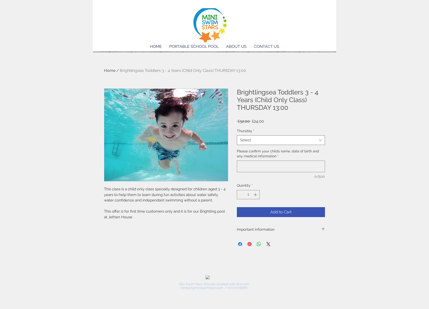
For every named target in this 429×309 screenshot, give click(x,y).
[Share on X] (268, 244)
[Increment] (256, 194)
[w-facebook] (208, 277)
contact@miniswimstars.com (202, 288)
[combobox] (281, 140)
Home (109, 70)
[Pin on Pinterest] (249, 244)
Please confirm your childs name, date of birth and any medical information (278, 153)
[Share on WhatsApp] (259, 244)
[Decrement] (241, 194)
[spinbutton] (248, 194)
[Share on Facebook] (240, 244)
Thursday (245, 131)
